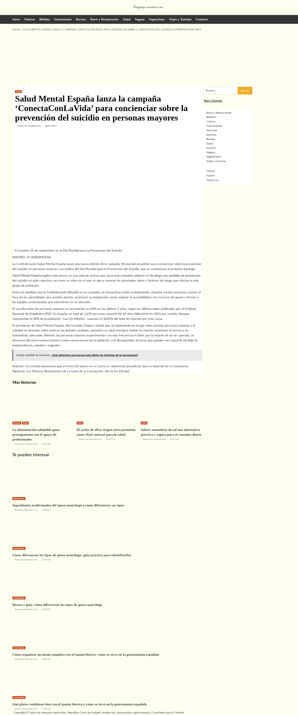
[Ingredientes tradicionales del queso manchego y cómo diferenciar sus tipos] (38, 478)
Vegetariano (157, 19)
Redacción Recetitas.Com (29, 126)
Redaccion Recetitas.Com (26, 444)
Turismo (211, 148)
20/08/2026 (46, 609)
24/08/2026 (46, 510)
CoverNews (158, 712)
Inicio (16, 19)
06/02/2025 (174, 439)
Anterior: (100, 366)
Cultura (210, 121)
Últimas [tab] (210, 170)
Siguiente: (71, 371)
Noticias (29, 19)
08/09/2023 (50, 126)
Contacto (202, 19)
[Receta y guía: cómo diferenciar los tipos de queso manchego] (38, 578)
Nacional (211, 130)
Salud (127, 19)
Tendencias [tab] (212, 180)
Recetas (81, 19)
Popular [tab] (210, 175)
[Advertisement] (149, 59)
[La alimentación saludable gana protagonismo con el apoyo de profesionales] (38, 403)
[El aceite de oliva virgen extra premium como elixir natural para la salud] (102, 403)
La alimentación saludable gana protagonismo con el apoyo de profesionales (35, 434)
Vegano (140, 19)
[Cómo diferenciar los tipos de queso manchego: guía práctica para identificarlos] (38, 528)
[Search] (283, 19)
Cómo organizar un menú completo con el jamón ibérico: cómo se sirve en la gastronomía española (85, 654)
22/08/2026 (46, 560)
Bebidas (44, 19)
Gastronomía (63, 19)
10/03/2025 (110, 439)
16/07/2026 (46, 444)
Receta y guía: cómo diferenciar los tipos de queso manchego (57, 605)
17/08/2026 (46, 709)
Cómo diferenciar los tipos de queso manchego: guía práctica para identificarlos (71, 555)
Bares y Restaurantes (104, 19)
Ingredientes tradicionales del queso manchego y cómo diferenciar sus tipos (68, 505)
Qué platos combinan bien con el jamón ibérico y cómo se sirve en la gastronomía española (79, 704)
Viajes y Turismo (180, 19)
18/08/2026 (46, 659)
